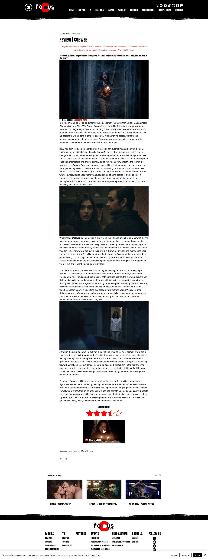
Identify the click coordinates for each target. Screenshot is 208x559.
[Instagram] (173, 5)
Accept (197, 555)
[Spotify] (161, 5)
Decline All (185, 555)
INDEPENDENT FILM (52, 549)
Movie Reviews (87, 451)
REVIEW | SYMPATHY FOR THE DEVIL (103, 503)
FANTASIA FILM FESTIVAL (98, 541)
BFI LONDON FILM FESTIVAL (98, 545)
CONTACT (135, 538)
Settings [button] (174, 555)
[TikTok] (169, 5)
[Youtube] (165, 5)
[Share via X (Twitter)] (60, 459)
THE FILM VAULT (50, 545)
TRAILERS (48, 541)
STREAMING (116, 538)
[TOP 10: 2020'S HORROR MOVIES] (143, 489)
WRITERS (135, 541)
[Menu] (28, 7)
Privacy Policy (95, 555)
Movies (76, 451)
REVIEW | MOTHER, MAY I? (60, 503)
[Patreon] (181, 5)
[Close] (205, 555)
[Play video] (104, 431)
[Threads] (177, 5)
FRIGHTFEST (95, 538)
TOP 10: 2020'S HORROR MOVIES (141, 503)
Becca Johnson (66, 451)
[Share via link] (66, 459)
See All (158, 475)
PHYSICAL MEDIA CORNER (119, 541)
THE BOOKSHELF (117, 545)
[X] (157, 5)
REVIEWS (48, 538)
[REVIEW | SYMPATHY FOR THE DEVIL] (104, 489)
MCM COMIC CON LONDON (98, 549)
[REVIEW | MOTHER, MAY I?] (64, 489)
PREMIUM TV (67, 545)
